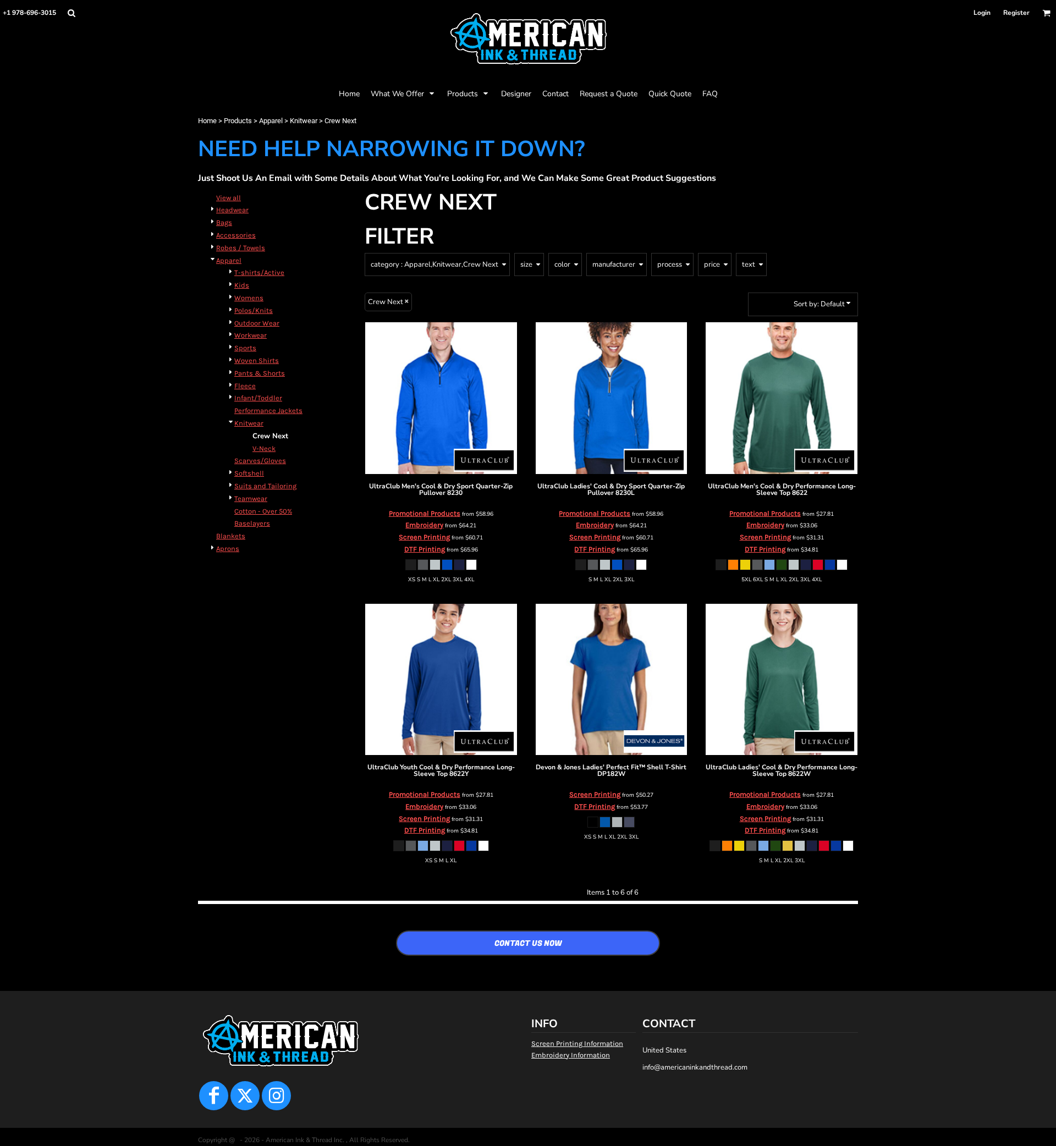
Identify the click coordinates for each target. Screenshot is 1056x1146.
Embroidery (424, 525)
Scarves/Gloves (260, 460)
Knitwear (303, 121)
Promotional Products (424, 513)
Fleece (245, 386)
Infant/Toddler (258, 398)
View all (228, 198)
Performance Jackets (268, 410)
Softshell (249, 473)
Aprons (227, 548)
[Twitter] (245, 1095)
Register (1016, 12)
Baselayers (252, 523)
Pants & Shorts (259, 373)
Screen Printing (424, 537)
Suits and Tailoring (265, 486)
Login (982, 12)
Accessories (236, 235)
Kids (241, 285)
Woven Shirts (256, 360)
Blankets (230, 536)
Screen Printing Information (577, 1043)
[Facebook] (213, 1095)
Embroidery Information (570, 1055)
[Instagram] (276, 1095)
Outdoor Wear (256, 323)
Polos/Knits (253, 310)
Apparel (271, 121)
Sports (245, 348)
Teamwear (250, 498)
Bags (224, 222)
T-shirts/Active (259, 272)
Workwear (250, 335)
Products (238, 121)
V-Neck (264, 448)
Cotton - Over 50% (263, 511)
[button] (71, 13)
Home (207, 121)
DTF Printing (424, 549)
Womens (248, 298)
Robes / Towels (240, 248)
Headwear (232, 210)
